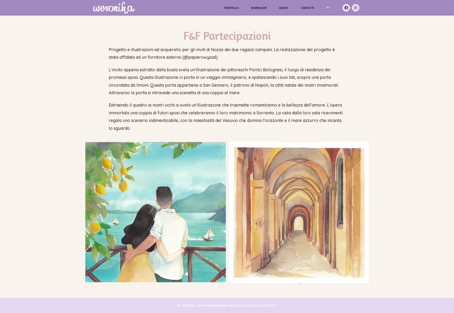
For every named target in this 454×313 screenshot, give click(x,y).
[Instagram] (355, 8)
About (283, 8)
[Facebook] (346, 8)
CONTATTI (307, 8)
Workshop (259, 8)
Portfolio (231, 8)
